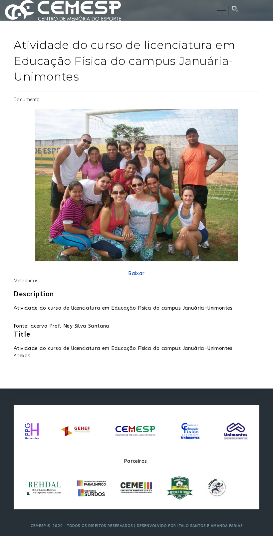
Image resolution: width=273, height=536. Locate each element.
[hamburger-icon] (221, 10)
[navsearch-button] (235, 10)
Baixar (136, 273)
